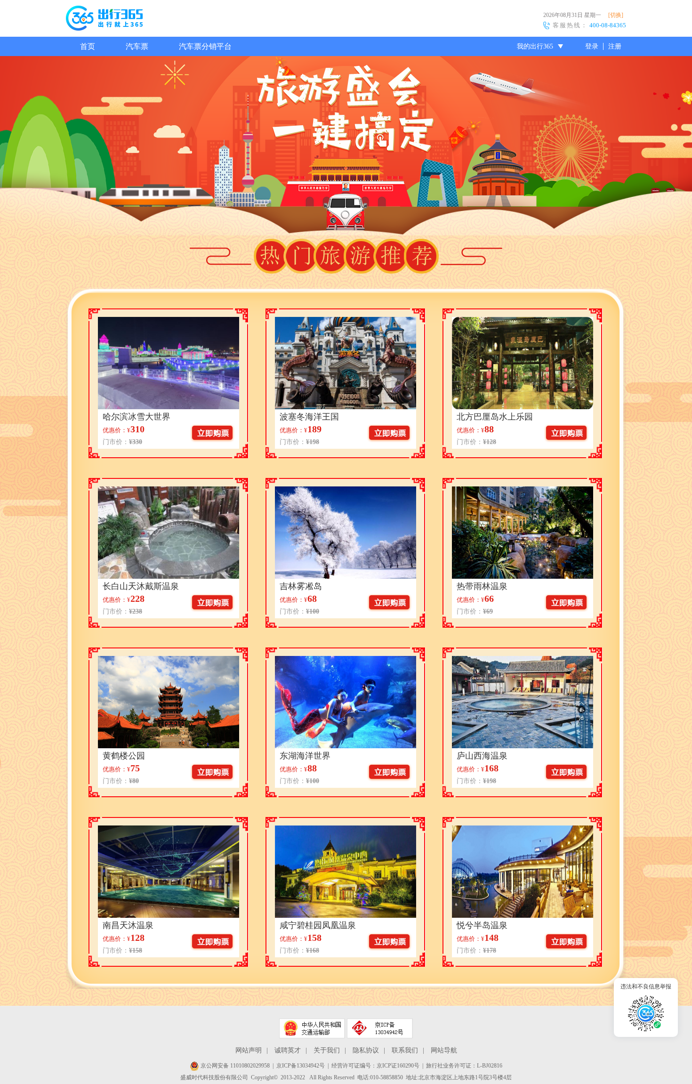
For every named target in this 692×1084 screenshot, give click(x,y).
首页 (87, 46)
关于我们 (327, 1050)
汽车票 (137, 46)
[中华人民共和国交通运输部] (312, 1028)
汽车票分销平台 (205, 46)
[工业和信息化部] (380, 1028)
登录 (591, 46)
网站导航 (444, 1050)
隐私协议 (366, 1050)
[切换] (615, 15)
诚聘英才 (287, 1050)
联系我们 (405, 1050)
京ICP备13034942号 (300, 1065)
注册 (614, 46)
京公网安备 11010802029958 (234, 1065)
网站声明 (248, 1050)
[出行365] (104, 20)
